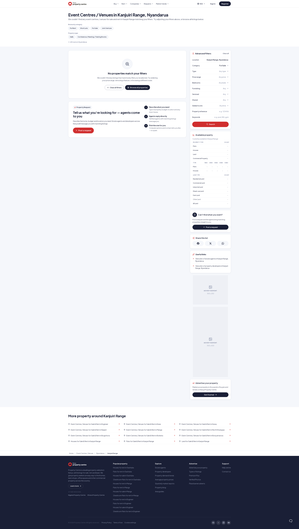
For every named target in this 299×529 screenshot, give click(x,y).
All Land (195, 203)
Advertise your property (198, 468)
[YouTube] (229, 523)
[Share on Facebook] (198, 243)
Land (194, 154)
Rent (123, 4)
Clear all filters (115, 87)
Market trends (161, 4)
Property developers (163, 472)
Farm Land (196, 195)
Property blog (160, 487)
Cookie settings (130, 523)
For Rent (73, 28)
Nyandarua (100, 453)
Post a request (84, 130)
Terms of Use (118, 523)
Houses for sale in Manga (122, 491)
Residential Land (198, 179)
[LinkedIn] (223, 523)
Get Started (209, 395)
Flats (194, 146)
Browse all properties (139, 87)
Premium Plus (194, 475)
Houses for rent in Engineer (123, 499)
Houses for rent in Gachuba (123, 468)
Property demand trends (164, 475)
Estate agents (160, 468)
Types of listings (195, 472)
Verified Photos (195, 479)
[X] (218, 523)
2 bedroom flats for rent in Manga (126, 495)
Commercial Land (199, 183)
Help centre (226, 468)
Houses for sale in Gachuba (123, 475)
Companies (134, 4)
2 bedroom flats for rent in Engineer (126, 511)
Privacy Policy (107, 523)
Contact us (226, 472)
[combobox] (216, 60)
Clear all (226, 53)
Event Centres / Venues (85, 453)
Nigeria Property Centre (76, 495)
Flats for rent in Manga (121, 487)
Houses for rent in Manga (122, 483)
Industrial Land (198, 187)
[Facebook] (213, 523)
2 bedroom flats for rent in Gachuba (127, 479)
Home (71, 453)
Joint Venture (107, 28)
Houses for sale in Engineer (123, 507)
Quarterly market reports (164, 483)
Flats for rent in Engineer (122, 503)
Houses (195, 150)
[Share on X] (210, 243)
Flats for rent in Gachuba (122, 472)
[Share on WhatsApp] (222, 243)
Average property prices (164, 479)
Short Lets (84, 28)
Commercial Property (200, 158)
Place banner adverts (197, 483)
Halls (71, 37)
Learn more (74, 486)
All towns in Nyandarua (78, 42)
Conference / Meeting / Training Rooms (92, 37)
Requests (147, 4)
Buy (115, 4)
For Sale (95, 28)
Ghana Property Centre (96, 495)
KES (201, 4)
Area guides (159, 491)
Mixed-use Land (198, 191)
